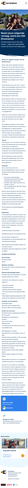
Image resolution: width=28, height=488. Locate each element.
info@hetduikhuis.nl (12, 476)
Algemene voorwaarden (13, 478)
